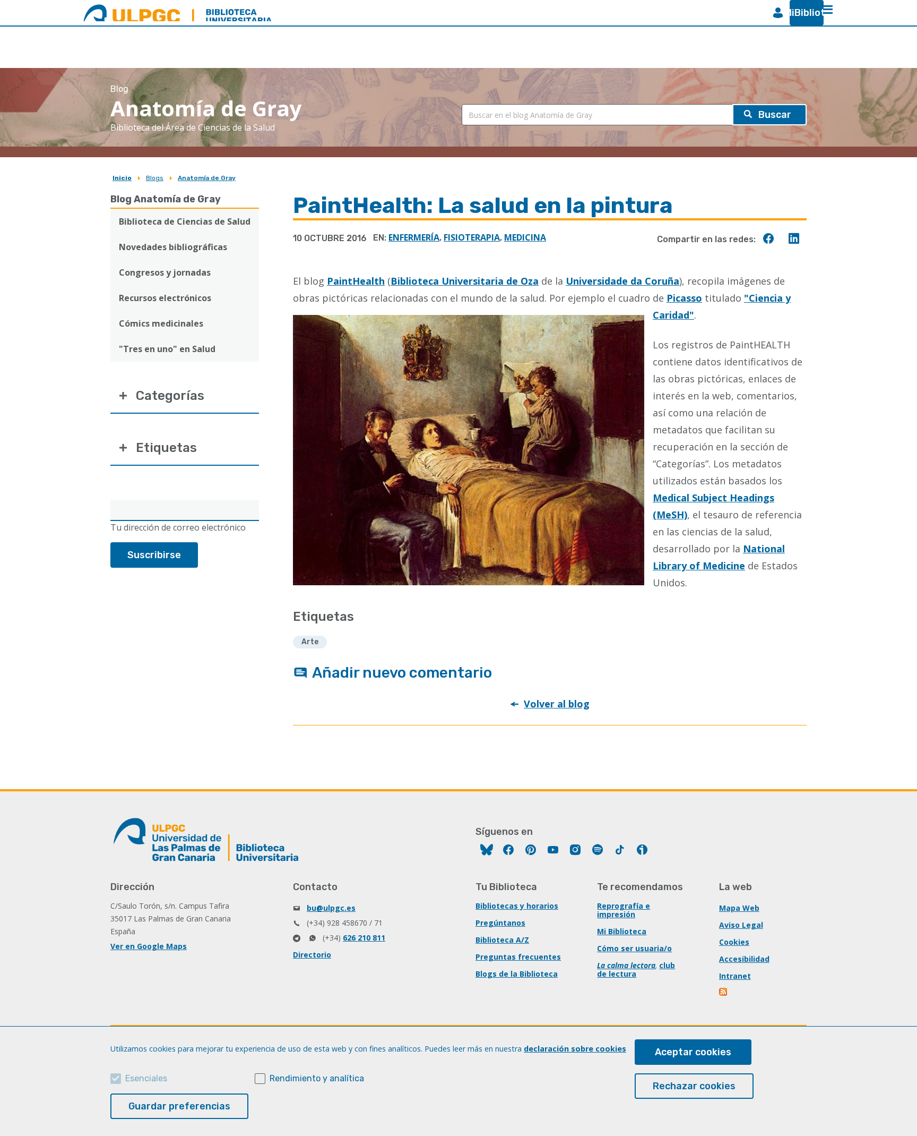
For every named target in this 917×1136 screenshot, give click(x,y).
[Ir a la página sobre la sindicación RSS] (724, 993)
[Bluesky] (486, 851)
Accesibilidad (744, 959)
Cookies (734, 942)
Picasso (684, 298)
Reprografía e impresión (623, 910)
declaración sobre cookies (575, 1049)
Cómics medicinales (161, 323)
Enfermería (413, 237)
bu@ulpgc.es (331, 908)
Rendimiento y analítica (317, 1078)
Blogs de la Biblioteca (516, 974)
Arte (309, 641)
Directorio (312, 955)
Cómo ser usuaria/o (634, 948)
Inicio (122, 178)
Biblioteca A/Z (502, 940)
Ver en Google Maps (148, 946)
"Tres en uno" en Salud (167, 349)
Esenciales (146, 1078)
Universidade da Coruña (622, 281)
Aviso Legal (741, 925)
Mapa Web (739, 908)
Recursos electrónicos (165, 298)
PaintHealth (356, 281)
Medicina (525, 237)
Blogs (154, 178)
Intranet (735, 976)
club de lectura (636, 969)
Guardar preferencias (179, 1106)
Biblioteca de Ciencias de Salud (184, 221)
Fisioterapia (472, 237)
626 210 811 (364, 938)
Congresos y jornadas (165, 272)
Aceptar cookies (693, 1052)
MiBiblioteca (802, 12)
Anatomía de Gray (207, 178)
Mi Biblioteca (621, 931)
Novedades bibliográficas (173, 247)
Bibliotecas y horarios (516, 906)
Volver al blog (557, 703)
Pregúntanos (500, 923)
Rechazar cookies (694, 1086)
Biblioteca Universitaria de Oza (465, 281)
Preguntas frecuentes (518, 957)
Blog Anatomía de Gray (165, 199)
